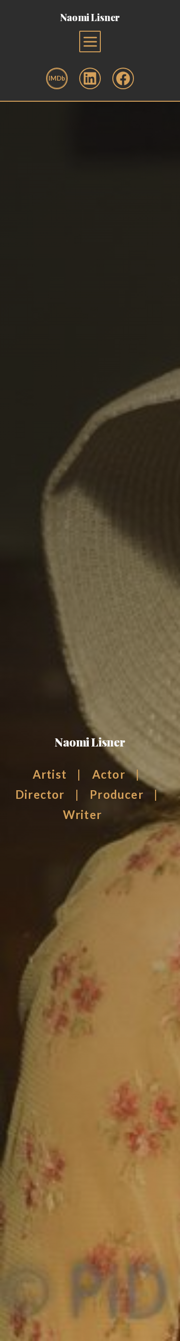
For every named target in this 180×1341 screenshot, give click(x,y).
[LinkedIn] (90, 78)
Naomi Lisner (90, 17)
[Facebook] (123, 78)
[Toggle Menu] (90, 41)
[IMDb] (57, 78)
